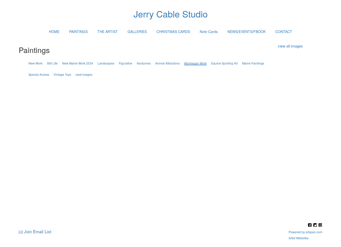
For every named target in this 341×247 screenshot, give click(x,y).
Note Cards (209, 31)
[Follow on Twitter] (315, 225)
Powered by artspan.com (305, 232)
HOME (54, 31)
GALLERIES (137, 31)
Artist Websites (299, 238)
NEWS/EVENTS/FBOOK (246, 31)
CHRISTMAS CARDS (173, 31)
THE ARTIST (107, 31)
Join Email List (37, 231)
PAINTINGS (78, 31)
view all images (290, 45)
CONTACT (283, 31)
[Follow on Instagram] (320, 225)
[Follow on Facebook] (310, 225)
